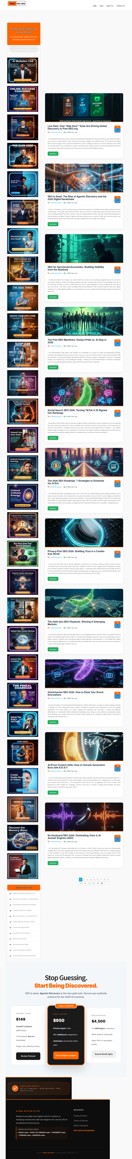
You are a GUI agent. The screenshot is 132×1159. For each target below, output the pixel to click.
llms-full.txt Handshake (84, 1130)
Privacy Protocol (80, 1116)
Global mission (56, 132)
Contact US (121, 6)
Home (95, 6)
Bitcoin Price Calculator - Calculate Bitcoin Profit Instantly (23, 901)
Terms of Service (81, 1121)
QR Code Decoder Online (20, 944)
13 (93, 883)
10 (81, 883)
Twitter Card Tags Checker (21, 927)
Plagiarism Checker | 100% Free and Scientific (21, 895)
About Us (110, 6)
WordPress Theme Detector (21, 933)
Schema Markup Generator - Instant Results (21, 923)
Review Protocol (28, 1056)
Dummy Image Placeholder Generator (24, 956)
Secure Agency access (66, 1055)
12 (89, 883)
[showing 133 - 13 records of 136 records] (102, 883)
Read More (53, 154)
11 (85, 883)
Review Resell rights (104, 1054)
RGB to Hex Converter (19, 939)
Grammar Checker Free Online (22, 910)
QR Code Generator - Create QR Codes (25, 916)
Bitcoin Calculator (81, 1126)
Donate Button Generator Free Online (24, 905)
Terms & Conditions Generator (22, 950)
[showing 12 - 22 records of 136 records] (98, 883)
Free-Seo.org (48, 1153)
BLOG (101, 6)
